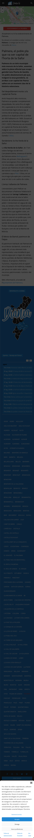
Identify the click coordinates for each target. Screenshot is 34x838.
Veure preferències (17, 829)
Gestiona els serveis (17, 814)
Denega (17, 824)
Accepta (17, 819)
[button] (31, 783)
